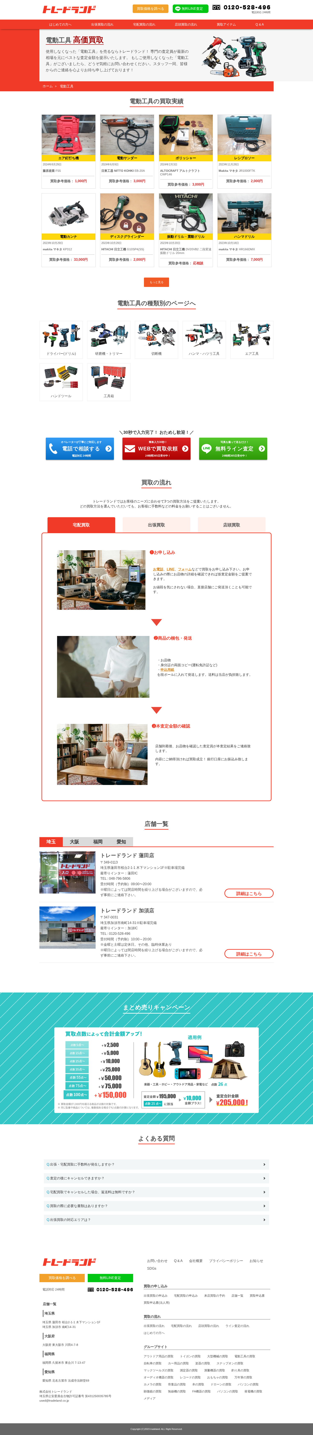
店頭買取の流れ (186, 24)
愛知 (121, 841)
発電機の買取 (253, 1391)
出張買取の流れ (102, 24)
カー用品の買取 (178, 1363)
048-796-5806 (119, 878)
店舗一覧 (237, 1295)
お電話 (158, 569)
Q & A (260, 24)
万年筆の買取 (243, 1377)
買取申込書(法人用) (157, 1302)
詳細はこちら (249, 893)
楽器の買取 (202, 1363)
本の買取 (198, 1384)
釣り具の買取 (240, 1370)
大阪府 (50, 1336)
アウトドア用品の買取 (159, 1356)
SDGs (151, 1268)
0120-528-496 (119, 933)
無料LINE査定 (192, 8)
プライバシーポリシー (226, 1261)
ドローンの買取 (221, 1384)
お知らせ (256, 1261)
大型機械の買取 (217, 1356)
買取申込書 (257, 1295)
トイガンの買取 (190, 1356)
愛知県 (50, 1372)
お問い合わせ (157, 1261)
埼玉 (51, 841)
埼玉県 (50, 1313)
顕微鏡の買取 (153, 1391)
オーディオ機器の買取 (159, 1377)
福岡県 (50, 1354)
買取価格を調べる (150, 8)
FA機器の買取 (201, 1391)
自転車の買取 (153, 1363)
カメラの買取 (153, 1384)
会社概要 (196, 1261)
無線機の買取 (177, 1391)
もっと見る (157, 282)
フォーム (185, 569)
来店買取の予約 (214, 1295)
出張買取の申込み (156, 1295)
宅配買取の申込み (186, 1295)
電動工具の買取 (244, 1356)
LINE (171, 569)
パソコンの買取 (248, 1384)
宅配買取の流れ (144, 24)
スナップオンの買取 (230, 1363)
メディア (150, 1398)
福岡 (98, 841)
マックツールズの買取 (159, 1370)
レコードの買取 (190, 1377)
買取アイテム (226, 24)
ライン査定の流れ (237, 1326)
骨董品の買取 (177, 1384)
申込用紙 (167, 670)
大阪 (74, 841)
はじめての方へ (60, 24)
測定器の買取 (189, 1370)
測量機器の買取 (214, 1370)
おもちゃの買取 (217, 1377)
